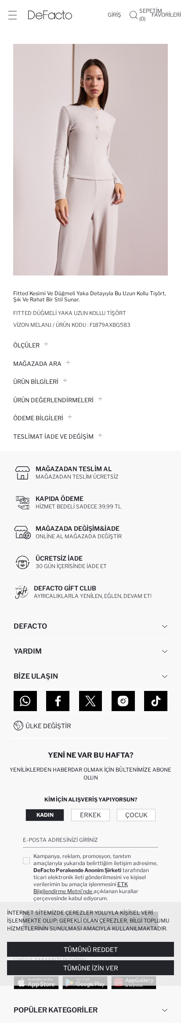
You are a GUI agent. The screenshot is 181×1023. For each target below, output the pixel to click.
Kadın (45, 815)
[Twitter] (90, 701)
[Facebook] (57, 701)
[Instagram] (123, 701)
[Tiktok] (155, 701)
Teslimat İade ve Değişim (53, 436)
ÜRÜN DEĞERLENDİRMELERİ (53, 400)
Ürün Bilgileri (35, 381)
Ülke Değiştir (48, 726)
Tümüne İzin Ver (90, 968)
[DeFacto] (50, 15)
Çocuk (136, 815)
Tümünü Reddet (91, 949)
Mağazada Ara (37, 363)
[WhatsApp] (25, 701)
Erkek (90, 815)
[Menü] (12, 15)
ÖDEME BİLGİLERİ (38, 418)
